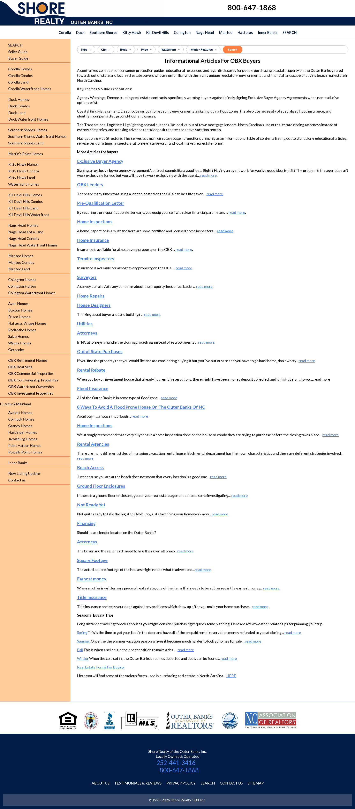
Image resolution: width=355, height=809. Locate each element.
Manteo (226, 32)
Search (232, 49)
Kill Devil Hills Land (23, 208)
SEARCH (289, 32)
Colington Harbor (22, 286)
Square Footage (92, 560)
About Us (100, 783)
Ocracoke (16, 349)
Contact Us (231, 783)
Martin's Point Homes (25, 153)
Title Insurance (92, 597)
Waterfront (168, 49)
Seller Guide (18, 51)
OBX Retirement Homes (27, 360)
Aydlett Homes (20, 412)
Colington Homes (22, 279)
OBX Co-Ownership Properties (33, 380)
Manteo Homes (20, 255)
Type (84, 49)
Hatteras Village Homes (27, 323)
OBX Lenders (90, 184)
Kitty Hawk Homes (23, 164)
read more (208, 175)
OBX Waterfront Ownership (31, 386)
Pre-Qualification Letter (100, 203)
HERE (231, 675)
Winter (83, 658)
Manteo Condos (21, 262)
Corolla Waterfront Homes (29, 88)
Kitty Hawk (131, 32)
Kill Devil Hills (157, 32)
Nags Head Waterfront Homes (33, 245)
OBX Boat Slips (20, 367)
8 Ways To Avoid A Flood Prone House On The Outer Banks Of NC (141, 406)
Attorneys (87, 332)
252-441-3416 (175, 762)
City (104, 49)
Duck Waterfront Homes (28, 119)
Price (144, 49)
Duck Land (16, 112)
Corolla (65, 32)
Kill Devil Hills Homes (25, 195)
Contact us (17, 480)
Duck (80, 32)
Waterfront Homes (23, 184)
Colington (182, 32)
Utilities (85, 323)
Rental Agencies (93, 443)
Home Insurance (93, 240)
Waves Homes (19, 343)
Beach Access (90, 467)
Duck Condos (19, 106)
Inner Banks (268, 32)
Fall (80, 649)
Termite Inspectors (95, 258)
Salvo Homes (18, 336)
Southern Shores (104, 32)
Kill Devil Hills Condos (25, 201)
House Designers (94, 305)
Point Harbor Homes (24, 445)
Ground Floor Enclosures (101, 485)
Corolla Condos (20, 75)
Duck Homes (18, 99)
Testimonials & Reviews (137, 783)
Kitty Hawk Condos (23, 171)
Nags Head (205, 32)
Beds (123, 49)
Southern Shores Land (26, 143)
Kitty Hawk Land (21, 177)
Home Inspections (94, 221)
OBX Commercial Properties (31, 373)
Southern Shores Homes (27, 130)
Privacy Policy (181, 783)
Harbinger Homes (22, 432)
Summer (83, 641)
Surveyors (87, 277)
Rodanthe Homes (22, 330)
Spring (82, 632)
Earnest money (91, 578)
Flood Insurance (92, 388)
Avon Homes (18, 303)
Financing (86, 523)
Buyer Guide (18, 58)
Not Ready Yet (91, 504)
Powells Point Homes (25, 452)
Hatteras (245, 32)
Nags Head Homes (23, 225)
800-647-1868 (179, 770)
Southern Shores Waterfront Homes (37, 136)
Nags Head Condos (23, 238)
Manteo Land (19, 269)
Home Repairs (90, 295)
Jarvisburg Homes (22, 439)
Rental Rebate (91, 369)
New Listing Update (24, 473)
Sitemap (256, 783)
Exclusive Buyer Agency (100, 161)
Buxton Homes (20, 310)
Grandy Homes (20, 425)
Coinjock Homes (21, 419)
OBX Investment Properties (30, 393)
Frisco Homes (19, 316)
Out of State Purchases (99, 351)
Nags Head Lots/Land (25, 232)
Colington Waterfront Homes (31, 293)
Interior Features (201, 49)
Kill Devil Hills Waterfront (28, 214)
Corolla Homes (20, 69)
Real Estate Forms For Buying (100, 667)
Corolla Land (18, 82)
